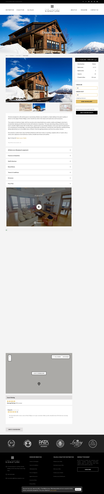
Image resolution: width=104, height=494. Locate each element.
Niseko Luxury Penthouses (59, 476)
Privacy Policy (33, 483)
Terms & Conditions (34, 465)
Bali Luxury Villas (57, 469)
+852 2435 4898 (10, 474)
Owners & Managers (34, 461)
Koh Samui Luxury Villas (58, 465)
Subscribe (88, 469)
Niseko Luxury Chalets (58, 472)
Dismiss (78, 489)
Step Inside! (53, 490)
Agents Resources (34, 476)
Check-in (79, 84)
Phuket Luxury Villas (57, 461)
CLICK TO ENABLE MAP (38, 373)
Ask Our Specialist (86, 112)
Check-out (80, 91)
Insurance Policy (33, 480)
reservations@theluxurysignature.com (15, 478)
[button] (69, 80)
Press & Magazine (33, 472)
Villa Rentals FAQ (33, 469)
